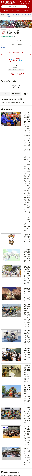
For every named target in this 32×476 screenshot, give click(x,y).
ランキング (18, 10)
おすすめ (26, 10)
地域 (12, 10)
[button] (29, 7)
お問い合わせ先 (7, 47)
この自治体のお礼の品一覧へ (16, 52)
